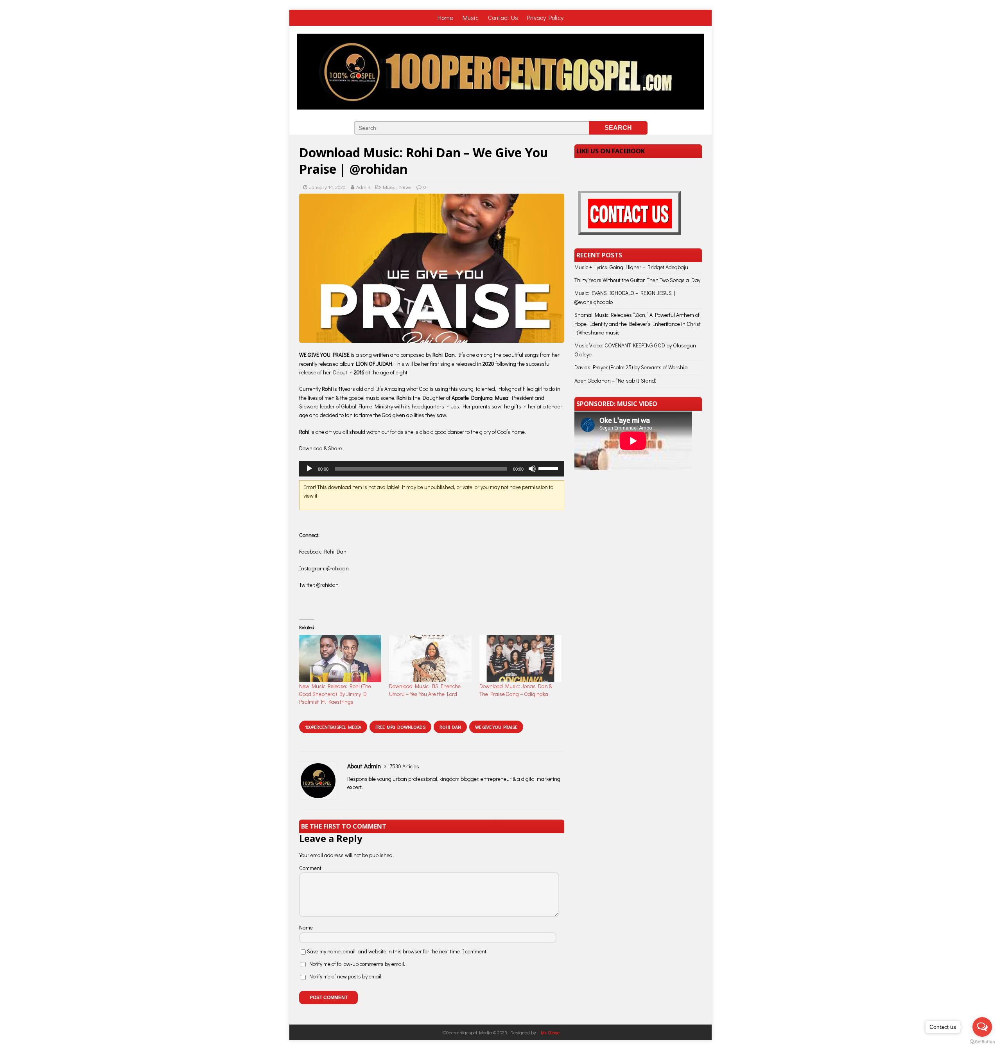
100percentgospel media (333, 727)
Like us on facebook (610, 151)
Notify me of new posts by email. (345, 976)
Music (471, 17)
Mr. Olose (550, 1032)
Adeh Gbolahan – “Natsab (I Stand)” (616, 380)
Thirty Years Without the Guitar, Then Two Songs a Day (637, 280)
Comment (310, 868)
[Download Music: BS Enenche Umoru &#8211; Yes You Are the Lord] (430, 658)
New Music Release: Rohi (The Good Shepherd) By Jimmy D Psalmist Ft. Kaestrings (335, 693)
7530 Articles (404, 766)
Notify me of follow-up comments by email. (357, 963)
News (405, 186)
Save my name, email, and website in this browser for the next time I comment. (397, 951)
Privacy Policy (545, 17)
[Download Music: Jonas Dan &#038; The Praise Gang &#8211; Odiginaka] (520, 658)
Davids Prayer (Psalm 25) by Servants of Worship (630, 367)
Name (306, 927)
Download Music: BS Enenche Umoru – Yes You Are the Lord (425, 690)
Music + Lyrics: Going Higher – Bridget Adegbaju (631, 267)
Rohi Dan (450, 727)
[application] (431, 468)
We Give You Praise (496, 727)
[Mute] (532, 469)
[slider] (549, 468)
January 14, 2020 (327, 186)
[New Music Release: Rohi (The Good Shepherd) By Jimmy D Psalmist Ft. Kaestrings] (340, 658)
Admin (363, 186)
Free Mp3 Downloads (400, 727)
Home (446, 17)
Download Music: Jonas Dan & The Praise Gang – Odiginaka (515, 690)
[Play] (309, 469)
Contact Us (503, 17)
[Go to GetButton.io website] (982, 1042)
